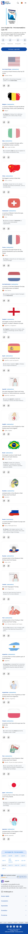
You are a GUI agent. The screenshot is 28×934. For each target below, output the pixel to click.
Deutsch (15, 922)
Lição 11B (17, 865)
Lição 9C (4, 860)
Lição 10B (23, 860)
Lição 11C (23, 865)
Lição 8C (16, 855)
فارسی (5, 922)
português (21, 922)
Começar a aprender (14, 49)
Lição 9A (23, 855)
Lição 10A (17, 860)
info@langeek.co (8, 892)
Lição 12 (4, 868)
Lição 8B (10, 855)
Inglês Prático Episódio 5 (11, 860)
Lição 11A (11, 865)
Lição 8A (4, 855)
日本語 (26, 922)
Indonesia (10, 922)
